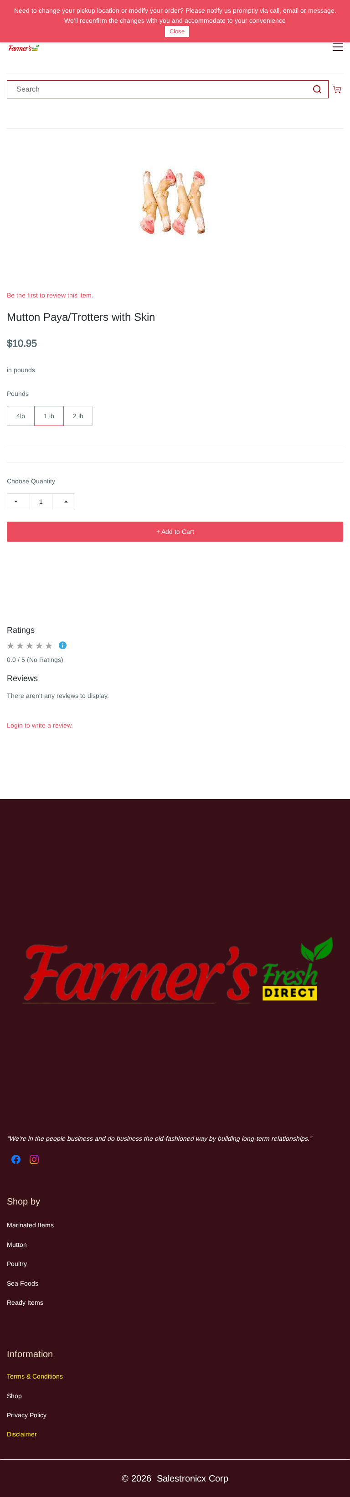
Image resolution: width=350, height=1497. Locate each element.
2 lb (78, 416)
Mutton (17, 1244)
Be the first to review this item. (50, 295)
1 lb (49, 416)
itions (55, 1376)
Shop (14, 1396)
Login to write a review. (40, 725)
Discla (15, 1434)
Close (177, 31)
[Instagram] (34, 1159)
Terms (16, 1376)
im (27, 1434)
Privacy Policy (26, 1415)
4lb (20, 416)
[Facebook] (16, 1159)
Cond (39, 1376)
